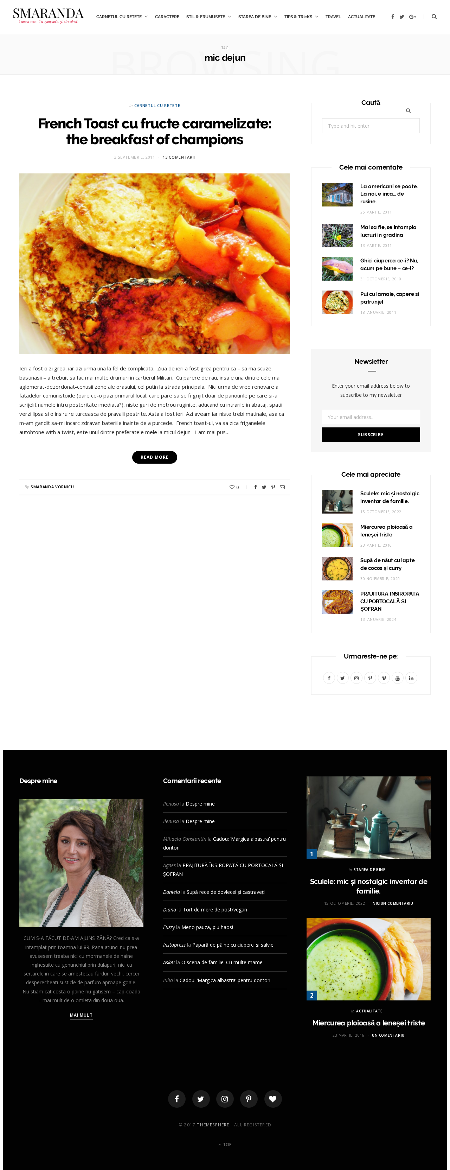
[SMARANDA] (48, 16)
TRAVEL (333, 16)
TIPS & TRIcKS (298, 16)
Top (227, 1144)
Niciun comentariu (393, 903)
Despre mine (200, 803)
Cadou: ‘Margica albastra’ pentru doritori (225, 980)
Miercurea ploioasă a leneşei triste (369, 1023)
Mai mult (81, 1015)
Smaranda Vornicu (52, 486)
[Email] (282, 487)
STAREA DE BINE (254, 16)
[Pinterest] (273, 487)
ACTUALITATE (361, 16)
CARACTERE (167, 16)
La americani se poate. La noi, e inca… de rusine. (389, 194)
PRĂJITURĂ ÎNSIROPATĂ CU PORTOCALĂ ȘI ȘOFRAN (389, 601)
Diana (169, 909)
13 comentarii (179, 157)
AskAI (169, 962)
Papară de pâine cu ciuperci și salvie (233, 944)
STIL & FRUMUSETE (205, 16)
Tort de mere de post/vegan (215, 909)
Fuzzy (169, 927)
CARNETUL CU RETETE (119, 16)
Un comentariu (388, 1035)
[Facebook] (177, 1099)
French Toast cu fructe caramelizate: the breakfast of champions (155, 131)
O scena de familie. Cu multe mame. (222, 962)
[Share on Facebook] (255, 487)
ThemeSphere (213, 1125)
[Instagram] (225, 1099)
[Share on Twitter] (264, 487)
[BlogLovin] (273, 1099)
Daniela (171, 892)
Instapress (174, 944)
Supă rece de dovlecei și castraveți (226, 892)
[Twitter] (201, 1099)
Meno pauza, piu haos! (207, 927)
